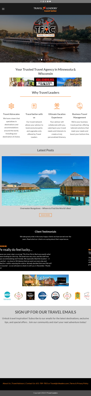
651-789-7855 (42, 383)
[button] (3, 9)
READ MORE (45, 215)
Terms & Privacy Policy (79, 383)
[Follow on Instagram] (43, 1)
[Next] (78, 83)
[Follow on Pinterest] (47, 1)
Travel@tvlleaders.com (59, 383)
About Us (7, 383)
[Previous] (13, 83)
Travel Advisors (18, 383)
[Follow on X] (45, 1)
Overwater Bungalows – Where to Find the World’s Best (45, 208)
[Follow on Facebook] (41, 1)
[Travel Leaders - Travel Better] (45, 9)
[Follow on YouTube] (50, 1)
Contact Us (30, 383)
